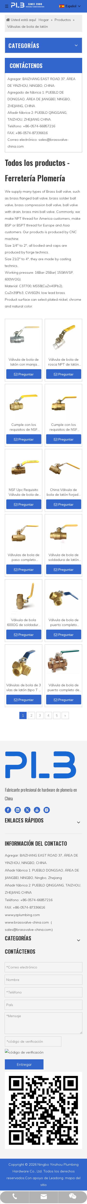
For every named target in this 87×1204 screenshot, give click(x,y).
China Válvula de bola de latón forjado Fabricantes (63, 492)
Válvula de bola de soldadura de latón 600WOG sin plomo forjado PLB (63, 557)
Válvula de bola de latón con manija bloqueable (24, 362)
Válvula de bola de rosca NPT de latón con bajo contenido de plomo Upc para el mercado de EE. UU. (63, 362)
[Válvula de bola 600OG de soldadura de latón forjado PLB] (23, 597)
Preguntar (26, 374)
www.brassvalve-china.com (27, 922)
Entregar (24, 1064)
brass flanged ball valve (29, 198)
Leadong (56, 1178)
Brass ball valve (58, 191)
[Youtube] (37, 809)
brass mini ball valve (38, 212)
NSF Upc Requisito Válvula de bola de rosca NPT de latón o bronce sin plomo (24, 492)
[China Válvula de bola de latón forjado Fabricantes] (63, 467)
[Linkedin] (17, 809)
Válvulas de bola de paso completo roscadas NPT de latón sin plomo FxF (23, 557)
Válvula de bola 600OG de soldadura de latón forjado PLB (23, 622)
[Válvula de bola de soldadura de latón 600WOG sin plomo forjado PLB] (63, 532)
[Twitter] (27, 809)
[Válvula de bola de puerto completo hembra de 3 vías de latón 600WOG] (63, 597)
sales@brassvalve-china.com (28, 929)
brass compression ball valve (38, 205)
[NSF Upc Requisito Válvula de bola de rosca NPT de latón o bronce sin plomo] (23, 467)
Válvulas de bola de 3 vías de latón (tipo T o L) (23, 687)
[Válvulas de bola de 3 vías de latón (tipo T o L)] (23, 662)
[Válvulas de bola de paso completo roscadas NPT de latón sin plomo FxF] (23, 532)
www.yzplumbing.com (22, 915)
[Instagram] (47, 809)
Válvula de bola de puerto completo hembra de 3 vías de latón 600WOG (63, 622)
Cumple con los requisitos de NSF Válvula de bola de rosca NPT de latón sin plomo (23, 427)
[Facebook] (8, 809)
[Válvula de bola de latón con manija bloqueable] (23, 335)
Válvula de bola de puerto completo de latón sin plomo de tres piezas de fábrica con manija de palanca (63, 687)
